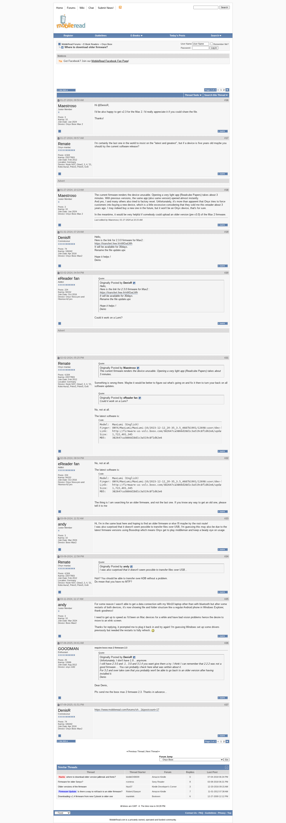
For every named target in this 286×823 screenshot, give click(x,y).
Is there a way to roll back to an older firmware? (100, 791)
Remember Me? (221, 44)
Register (68, 35)
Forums (71, 7)
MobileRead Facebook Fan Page (109, 61)
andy (62, 524)
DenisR (64, 237)
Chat (91, 7)
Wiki (82, 7)
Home (59, 7)
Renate (64, 144)
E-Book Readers (91, 44)
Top (229, 813)
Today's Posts (177, 35)
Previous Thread (136, 751)
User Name (186, 44)
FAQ (201, 813)
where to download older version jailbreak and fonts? (91, 777)
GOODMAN (68, 649)
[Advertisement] (143, 76)
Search (215, 35)
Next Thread (152, 751)
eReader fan (68, 278)
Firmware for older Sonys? (70, 782)
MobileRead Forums (71, 44)
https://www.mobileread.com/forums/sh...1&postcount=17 (127, 709)
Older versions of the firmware (72, 786)
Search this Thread (214, 95)
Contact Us (191, 813)
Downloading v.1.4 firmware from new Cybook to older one (85, 796)
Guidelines (101, 35)
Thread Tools (192, 95)
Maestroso (67, 106)
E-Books (135, 35)
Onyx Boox (107, 44)
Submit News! (106, 7)
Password (185, 48)
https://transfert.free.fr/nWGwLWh (113, 243)
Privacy (221, 813)
